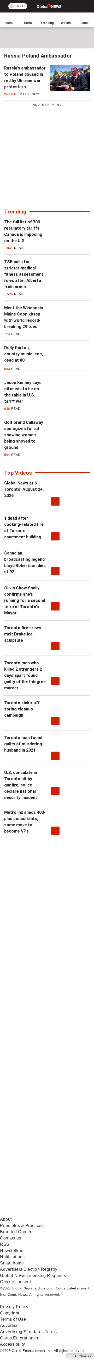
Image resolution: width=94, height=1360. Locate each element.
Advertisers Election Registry (28, 1269)
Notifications (12, 1256)
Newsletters (12, 1250)
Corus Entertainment (20, 1338)
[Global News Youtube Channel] (39, 1008)
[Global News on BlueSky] (39, 1213)
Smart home (12, 1263)
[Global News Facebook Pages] (39, 926)
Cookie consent (15, 1281)
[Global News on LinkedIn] (39, 1090)
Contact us (10, 1238)
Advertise (9, 1325)
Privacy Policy (14, 1306)
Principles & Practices (22, 1225)
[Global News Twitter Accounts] (39, 967)
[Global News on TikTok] (39, 1131)
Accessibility (12, 1344)
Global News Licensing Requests (33, 1275)
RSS (4, 1244)
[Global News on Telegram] (39, 1172)
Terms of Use (13, 1319)
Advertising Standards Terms (28, 1331)
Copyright (9, 1313)
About (6, 1219)
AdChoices (82, 1356)
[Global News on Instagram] (39, 1049)
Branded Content (17, 1231)
